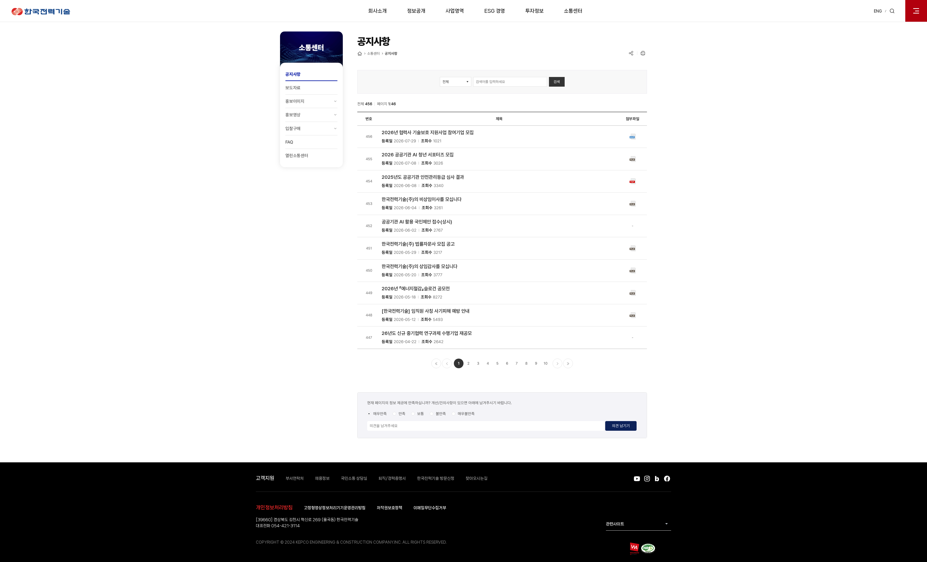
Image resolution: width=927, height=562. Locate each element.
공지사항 (293, 74)
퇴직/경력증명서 (392, 478)
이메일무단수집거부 (430, 508)
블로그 (657, 478)
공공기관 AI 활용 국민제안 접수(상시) (417, 222)
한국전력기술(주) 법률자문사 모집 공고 (418, 244)
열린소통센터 (296, 155)
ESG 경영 (494, 11)
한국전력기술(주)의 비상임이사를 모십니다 (422, 199)
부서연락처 (295, 478)
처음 (436, 363)
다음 (557, 363)
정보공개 (416, 11)
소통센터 (573, 11)
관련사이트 (615, 524)
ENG (878, 11)
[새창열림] (634, 548)
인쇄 (643, 53)
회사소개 (377, 11)
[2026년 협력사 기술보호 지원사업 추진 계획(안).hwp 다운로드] (633, 136)
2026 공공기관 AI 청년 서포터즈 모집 (418, 155)
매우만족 (380, 413)
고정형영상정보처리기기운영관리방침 (334, 508)
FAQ (289, 142)
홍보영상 (293, 114)
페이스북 (667, 478)
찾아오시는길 (476, 478)
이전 (447, 363)
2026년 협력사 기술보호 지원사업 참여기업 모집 (428, 132)
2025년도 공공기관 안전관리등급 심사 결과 (423, 177)
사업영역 (455, 11)
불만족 (441, 413)
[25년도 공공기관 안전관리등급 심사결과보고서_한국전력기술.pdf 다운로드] (633, 181)
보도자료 (293, 87)
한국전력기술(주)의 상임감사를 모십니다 (419, 266)
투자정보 (534, 11)
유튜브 (637, 478)
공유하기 (631, 53)
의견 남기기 (621, 425)
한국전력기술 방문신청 (435, 478)
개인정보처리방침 (274, 507)
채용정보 (322, 478)
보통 (420, 413)
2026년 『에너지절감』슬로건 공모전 (416, 288)
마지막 (568, 363)
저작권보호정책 (389, 508)
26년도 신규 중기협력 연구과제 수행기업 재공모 (427, 333)
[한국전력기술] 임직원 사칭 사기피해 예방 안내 (426, 311)
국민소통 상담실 (354, 478)
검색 (557, 82)
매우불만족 (466, 413)
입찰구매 (293, 128)
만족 (402, 413)
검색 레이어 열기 (892, 10)
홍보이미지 (294, 101)
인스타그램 (647, 478)
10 (546, 363)
